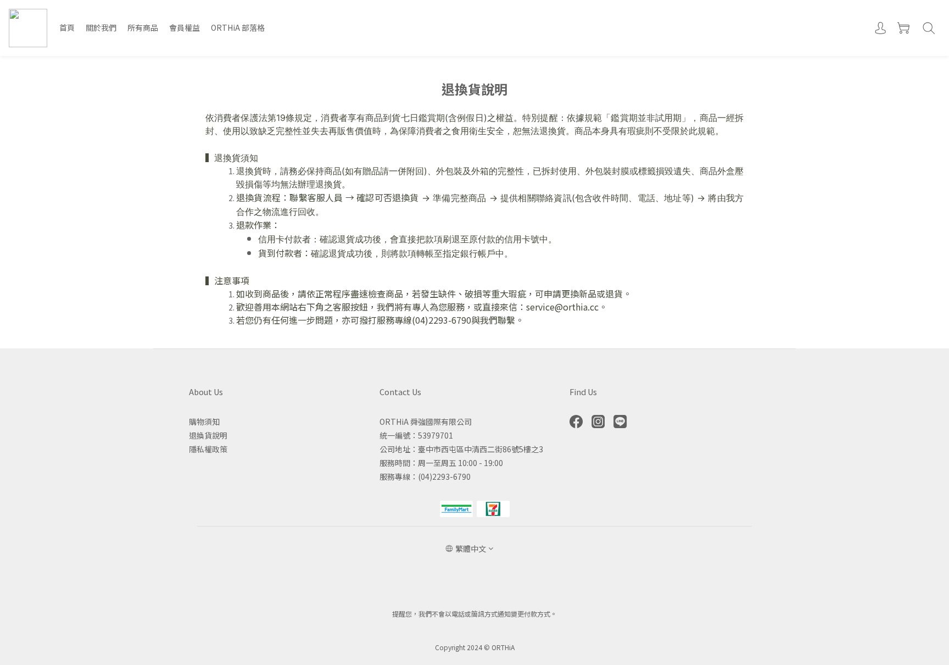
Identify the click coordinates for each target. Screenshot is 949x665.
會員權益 (184, 27)
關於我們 (101, 27)
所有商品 (142, 27)
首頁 (67, 27)
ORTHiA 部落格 (238, 27)
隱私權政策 (208, 449)
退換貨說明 (208, 435)
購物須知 (204, 421)
